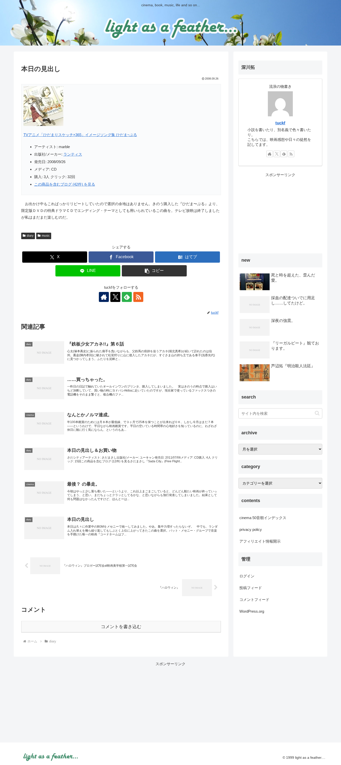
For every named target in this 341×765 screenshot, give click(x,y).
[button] (154, 270)
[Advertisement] (280, 213)
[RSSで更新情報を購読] (138, 297)
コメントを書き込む (121, 626)
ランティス (72, 154)
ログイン (246, 576)
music (46, 235)
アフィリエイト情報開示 (260, 541)
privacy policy (250, 529)
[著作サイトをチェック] (104, 297)
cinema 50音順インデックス (262, 518)
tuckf (280, 123)
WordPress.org (251, 611)
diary (30, 235)
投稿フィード (250, 588)
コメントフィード (254, 599)
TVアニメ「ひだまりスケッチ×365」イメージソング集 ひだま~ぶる (80, 135)
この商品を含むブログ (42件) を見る (64, 184)
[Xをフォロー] (115, 297)
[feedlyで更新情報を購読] (127, 297)
